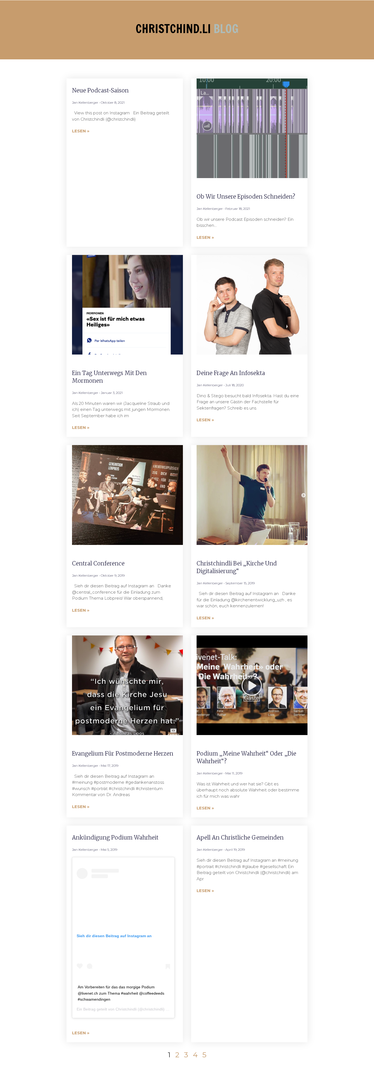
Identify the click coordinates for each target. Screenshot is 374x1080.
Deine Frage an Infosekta (231, 373)
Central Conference (98, 563)
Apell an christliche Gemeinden (240, 837)
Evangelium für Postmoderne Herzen (122, 753)
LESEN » (81, 130)
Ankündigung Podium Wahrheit (115, 837)
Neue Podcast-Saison (100, 90)
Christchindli (126, 1009)
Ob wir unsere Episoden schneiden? (246, 196)
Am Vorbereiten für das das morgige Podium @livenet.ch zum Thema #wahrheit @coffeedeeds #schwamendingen (121, 993)
